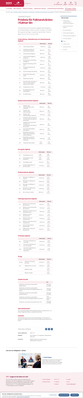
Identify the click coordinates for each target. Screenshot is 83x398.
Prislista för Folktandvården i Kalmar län (62, 12)
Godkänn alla (74, 395)
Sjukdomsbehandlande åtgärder (68, 26)
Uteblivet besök (66, 44)
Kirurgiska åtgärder (67, 30)
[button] (52, 329)
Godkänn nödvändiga (64, 395)
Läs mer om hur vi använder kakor (23, 396)
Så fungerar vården (18, 12)
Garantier (65, 49)
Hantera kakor (53, 395)
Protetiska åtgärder (67, 38)
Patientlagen (48, 357)
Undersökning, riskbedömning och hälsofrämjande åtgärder (68, 22)
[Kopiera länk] (49, 329)
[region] (41, 395)
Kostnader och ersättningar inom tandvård (44, 12)
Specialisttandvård (67, 46)
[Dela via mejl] (46, 329)
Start (12, 12)
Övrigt (64, 41)
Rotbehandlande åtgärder (68, 33)
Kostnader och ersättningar (28, 12)
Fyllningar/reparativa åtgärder (69, 35)
